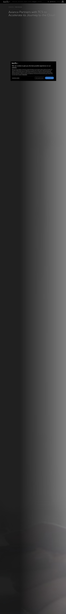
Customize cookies (15, 77)
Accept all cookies (49, 77)
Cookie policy (24, 74)
